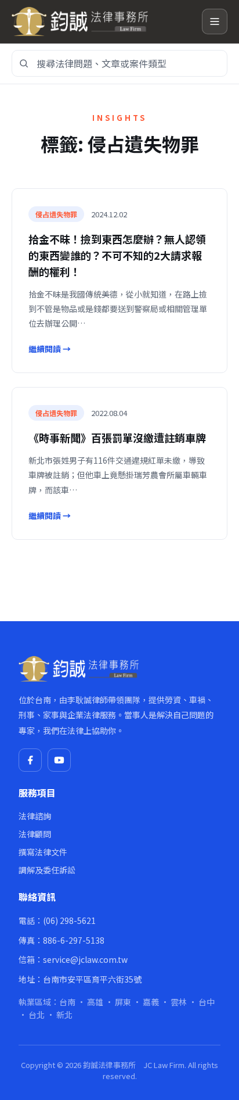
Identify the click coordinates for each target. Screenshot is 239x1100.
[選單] (214, 21)
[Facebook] (30, 760)
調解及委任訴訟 (47, 870)
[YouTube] (59, 760)
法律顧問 (35, 834)
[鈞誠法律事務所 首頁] (102, 21)
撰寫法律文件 (43, 852)
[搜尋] (24, 63)
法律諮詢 (35, 816)
